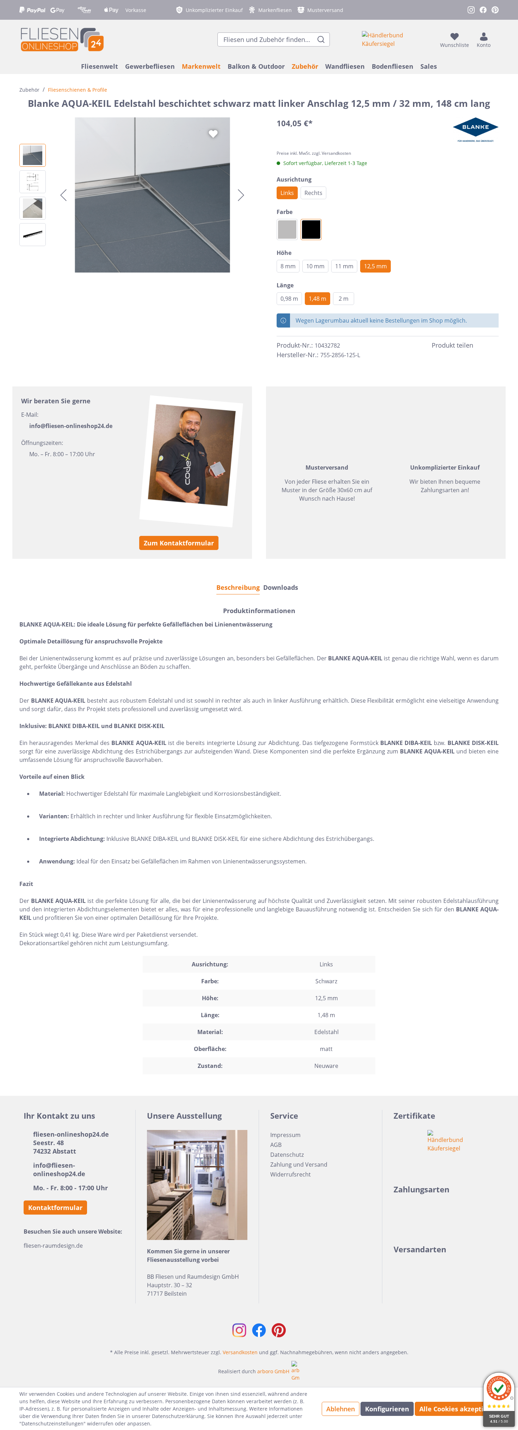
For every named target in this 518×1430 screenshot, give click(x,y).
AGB (276, 1145)
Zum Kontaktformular (179, 543)
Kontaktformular (55, 1207)
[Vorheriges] (63, 195)
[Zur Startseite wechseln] (61, 39)
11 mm (344, 266)
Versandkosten (240, 1352)
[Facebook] (481, 345)
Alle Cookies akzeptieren (458, 1409)
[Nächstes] (241, 195)
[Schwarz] (311, 229)
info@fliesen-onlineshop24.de (70, 426)
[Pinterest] (494, 345)
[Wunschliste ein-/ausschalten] (213, 134)
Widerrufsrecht (290, 1174)
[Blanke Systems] (476, 129)
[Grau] (287, 229)
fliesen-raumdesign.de (53, 1245)
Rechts (313, 193)
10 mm (315, 266)
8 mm (288, 266)
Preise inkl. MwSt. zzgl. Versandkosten (314, 153)
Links (287, 193)
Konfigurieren (387, 1409)
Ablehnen (340, 1409)
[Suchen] (321, 39)
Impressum (285, 1135)
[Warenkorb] (496, 39)
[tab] (238, 587)
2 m (344, 298)
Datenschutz (287, 1155)
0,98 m (289, 298)
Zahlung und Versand (298, 1164)
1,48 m (317, 298)
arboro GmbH (273, 1371)
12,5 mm (375, 266)
